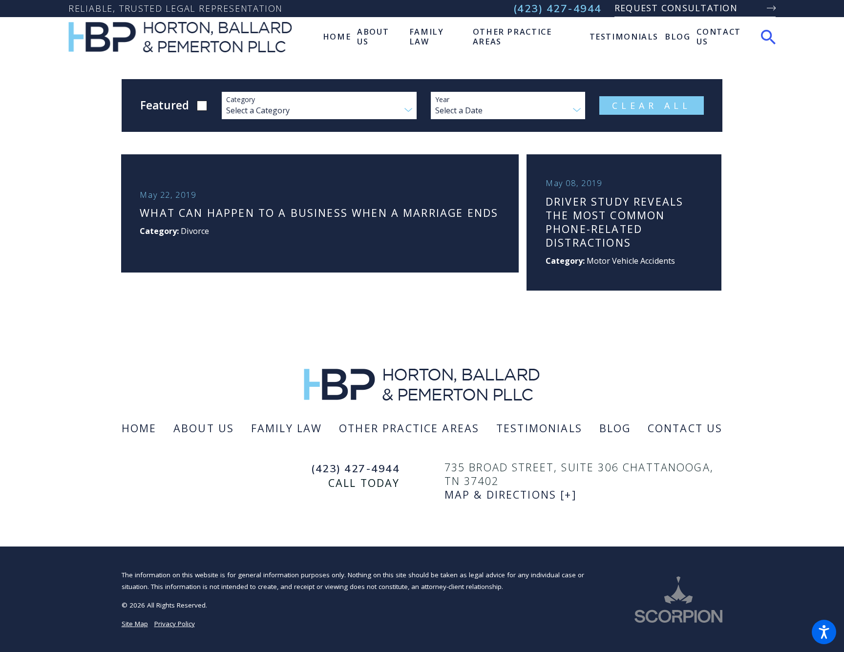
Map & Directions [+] (510, 495)
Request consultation (676, 8)
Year (442, 100)
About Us (203, 428)
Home (139, 428)
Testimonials (539, 428)
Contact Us (685, 428)
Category (240, 100)
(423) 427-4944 (557, 8)
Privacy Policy (174, 623)
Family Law (286, 428)
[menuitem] (337, 37)
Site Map (135, 623)
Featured (164, 105)
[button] (824, 632)
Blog (615, 428)
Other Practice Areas (409, 428)
